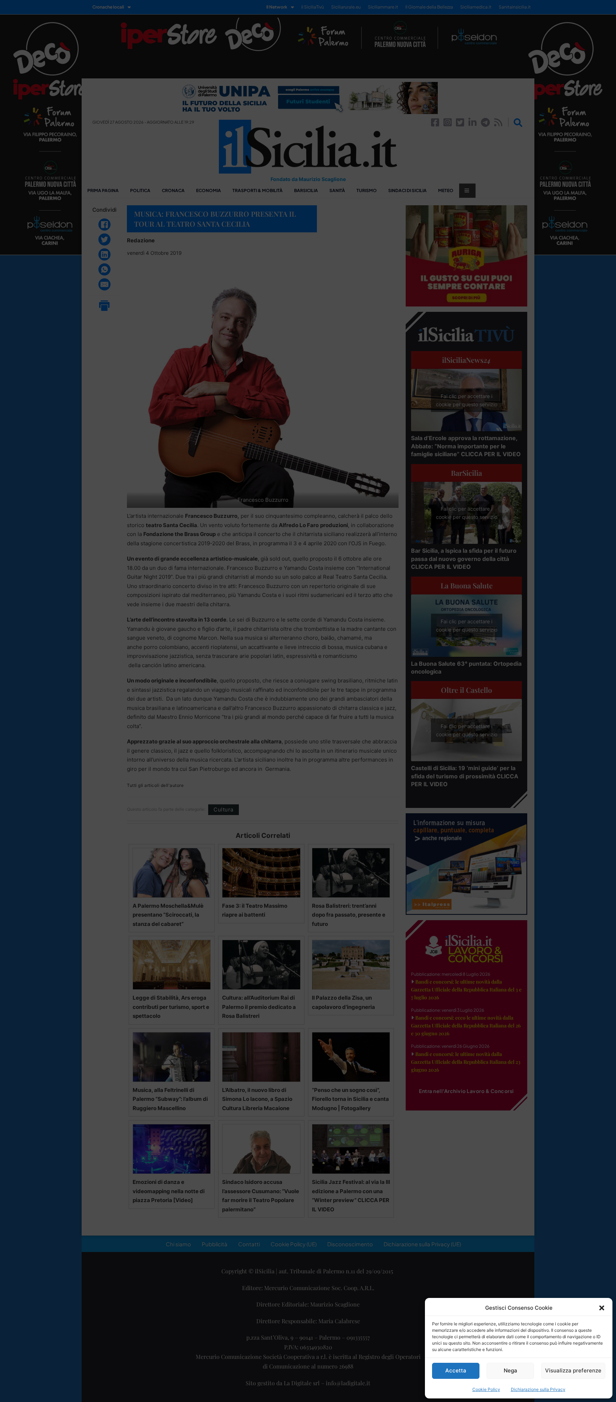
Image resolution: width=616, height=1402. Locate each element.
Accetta (455, 1370)
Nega (510, 1370)
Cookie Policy (486, 1389)
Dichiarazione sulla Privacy (538, 1389)
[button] (601, 1307)
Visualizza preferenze (573, 1370)
